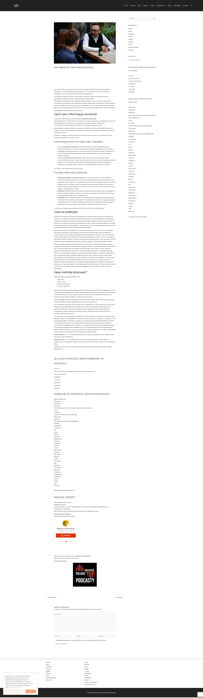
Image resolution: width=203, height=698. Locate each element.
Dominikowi (57, 425)
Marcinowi (57, 408)
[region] (20, 683)
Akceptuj (31, 691)
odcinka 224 (78, 89)
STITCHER (57, 380)
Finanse (130, 36)
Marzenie (57, 436)
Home (86, 662)
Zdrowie (131, 50)
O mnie (86, 671)
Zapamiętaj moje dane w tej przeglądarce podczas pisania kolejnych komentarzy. (81, 640)
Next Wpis (120, 597)
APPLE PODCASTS (59, 371)
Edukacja (131, 34)
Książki (130, 39)
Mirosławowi (57, 421)
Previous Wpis (51, 597)
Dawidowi (57, 419)
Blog (129, 31)
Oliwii (55, 432)
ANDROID (57, 388)
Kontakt (86, 680)
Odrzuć (20, 691)
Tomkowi (57, 412)
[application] (164, 5)
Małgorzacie (58, 439)
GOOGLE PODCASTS (60, 374)
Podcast (131, 42)
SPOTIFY (56, 368)
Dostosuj (10, 691)
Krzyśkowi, (57, 403)
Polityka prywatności (15, 687)
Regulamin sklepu (90, 684)
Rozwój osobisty (133, 47)
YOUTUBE (57, 385)
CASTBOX (57, 382)
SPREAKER (57, 377)
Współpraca (88, 673)
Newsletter (87, 678)
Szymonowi (57, 417)
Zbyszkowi (57, 401)
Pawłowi (56, 423)
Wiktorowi (57, 406)
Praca (130, 44)
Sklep (86, 675)
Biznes (130, 28)
